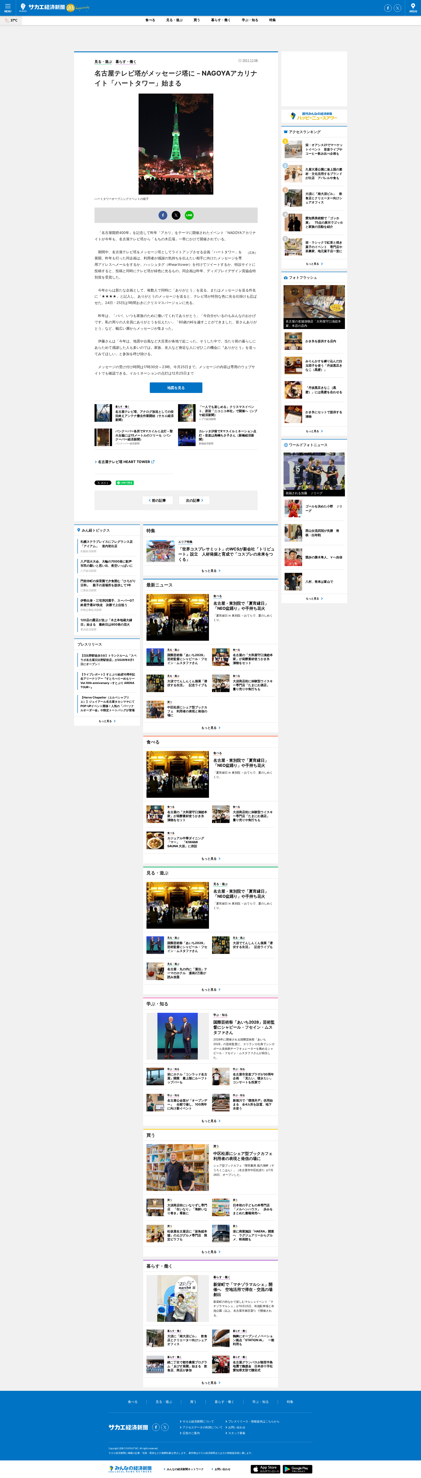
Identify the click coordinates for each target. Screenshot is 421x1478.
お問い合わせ (236, 1427)
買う (197, 20)
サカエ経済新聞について (198, 1421)
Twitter (397, 8)
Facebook (388, 8)
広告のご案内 (191, 1433)
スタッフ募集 (236, 1433)
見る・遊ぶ (174, 20)
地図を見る (176, 387)
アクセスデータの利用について (203, 1427)
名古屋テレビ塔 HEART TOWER (124, 462)
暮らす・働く (221, 20)
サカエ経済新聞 (42, 7)
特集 (272, 20)
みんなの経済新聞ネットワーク (130, 1469)
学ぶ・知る (250, 20)
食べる (150, 20)
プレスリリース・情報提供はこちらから (254, 1421)
